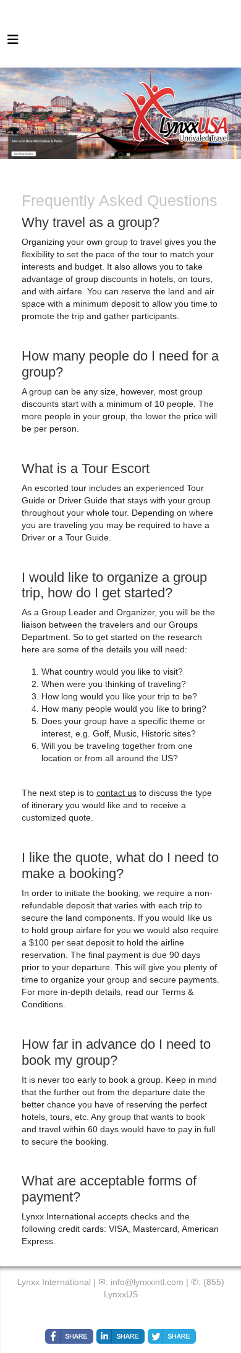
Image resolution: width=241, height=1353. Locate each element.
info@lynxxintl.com (147, 1282)
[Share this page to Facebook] (69, 1336)
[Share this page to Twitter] (172, 1336)
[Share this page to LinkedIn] (120, 1336)
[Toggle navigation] (13, 43)
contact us (116, 793)
